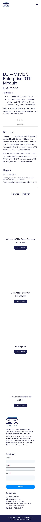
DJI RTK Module (26, 111)
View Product (20, 248)
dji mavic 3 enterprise (13, 111)
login (14, 182)
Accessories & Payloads (17, 108)
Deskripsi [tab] (20, 120)
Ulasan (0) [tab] (20, 124)
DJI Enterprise (30, 108)
